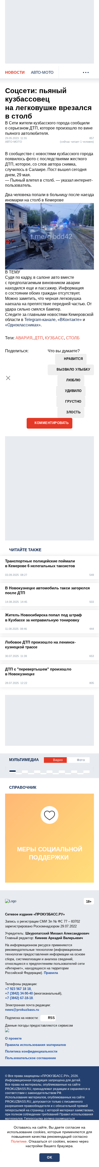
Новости (15, 72)
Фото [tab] (81, 760)
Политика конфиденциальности (31, 1051)
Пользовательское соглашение (30, 1058)
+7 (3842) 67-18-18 (19, 998)
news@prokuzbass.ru (22, 1010)
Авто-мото (42, 72)
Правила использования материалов (35, 1045)
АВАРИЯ (23, 338)
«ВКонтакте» (70, 319)
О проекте (13, 1038)
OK (49, 1157)
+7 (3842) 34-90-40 (19, 993)
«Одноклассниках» (23, 325)
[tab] (12, 771)
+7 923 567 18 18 (18, 989)
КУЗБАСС (54, 338)
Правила (51, 973)
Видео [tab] (58, 760)
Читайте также (25, 550)
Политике (19, 1141)
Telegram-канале (40, 319)
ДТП (39, 338)
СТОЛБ (73, 338)
